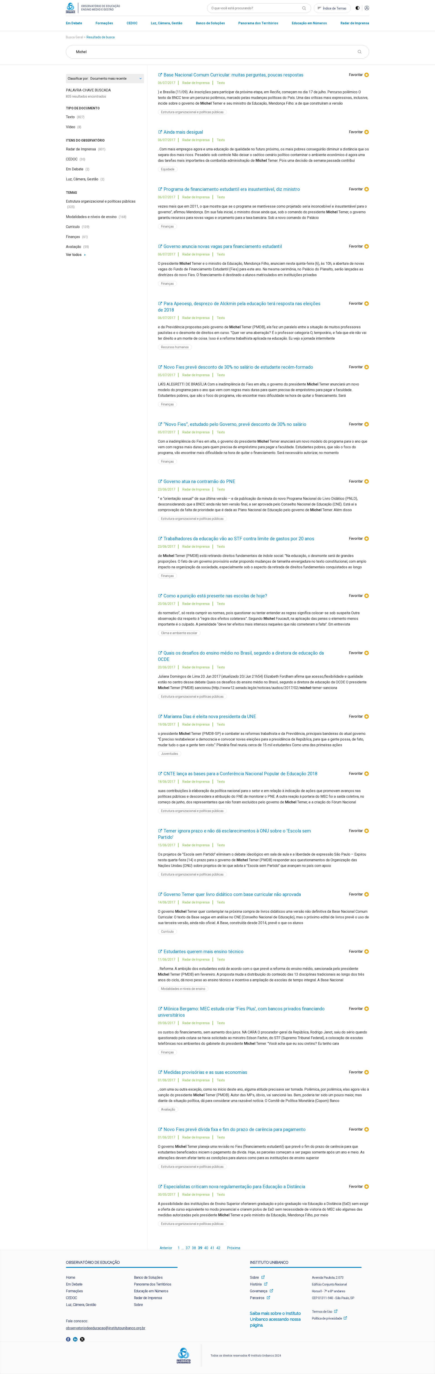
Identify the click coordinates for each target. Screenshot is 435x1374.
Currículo (77, 227)
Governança (258, 1291)
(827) (81, 117)
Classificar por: (78, 78)
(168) (122, 217)
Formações (74, 1291)
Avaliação (77, 247)
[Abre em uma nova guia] (69, 1339)
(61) (85, 237)
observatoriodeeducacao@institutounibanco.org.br (105, 1328)
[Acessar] (367, 8)
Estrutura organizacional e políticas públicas (192, 112)
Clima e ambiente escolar (179, 633)
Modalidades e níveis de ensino (96, 217)
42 (218, 1248)
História (255, 1284)
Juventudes (169, 754)
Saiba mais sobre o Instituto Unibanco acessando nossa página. (275, 1319)
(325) (71, 207)
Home (70, 1277)
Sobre (138, 1305)
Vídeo (73, 127)
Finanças (77, 237)
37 (188, 1248)
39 (200, 1248)
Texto (75, 117)
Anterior (166, 1248)
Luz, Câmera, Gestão (85, 179)
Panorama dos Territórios (152, 1284)
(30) (82, 159)
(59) (86, 247)
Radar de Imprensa (86, 149)
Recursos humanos (175, 347)
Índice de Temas (334, 8)
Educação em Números (151, 1291)
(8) (79, 127)
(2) (87, 169)
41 (212, 1248)
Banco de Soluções (148, 1277)
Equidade (167, 169)
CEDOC (75, 159)
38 (194, 1248)
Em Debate (77, 169)
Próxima (233, 1248)
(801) (102, 149)
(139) (85, 227)
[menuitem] (74, 23)
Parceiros (257, 1298)
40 (206, 1248)
